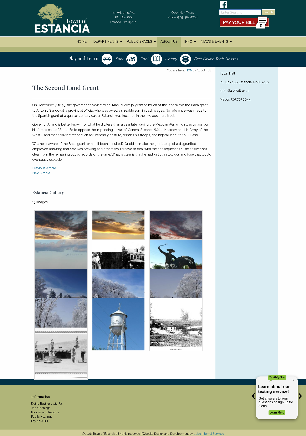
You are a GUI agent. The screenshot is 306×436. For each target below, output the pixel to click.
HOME (190, 70)
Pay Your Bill (39, 421)
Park (118, 59)
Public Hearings (41, 416)
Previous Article (44, 168)
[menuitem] (81, 42)
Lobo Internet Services (209, 433)
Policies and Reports (45, 412)
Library (170, 59)
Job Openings (40, 408)
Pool (143, 59)
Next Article (41, 173)
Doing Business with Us (47, 403)
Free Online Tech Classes (215, 59)
